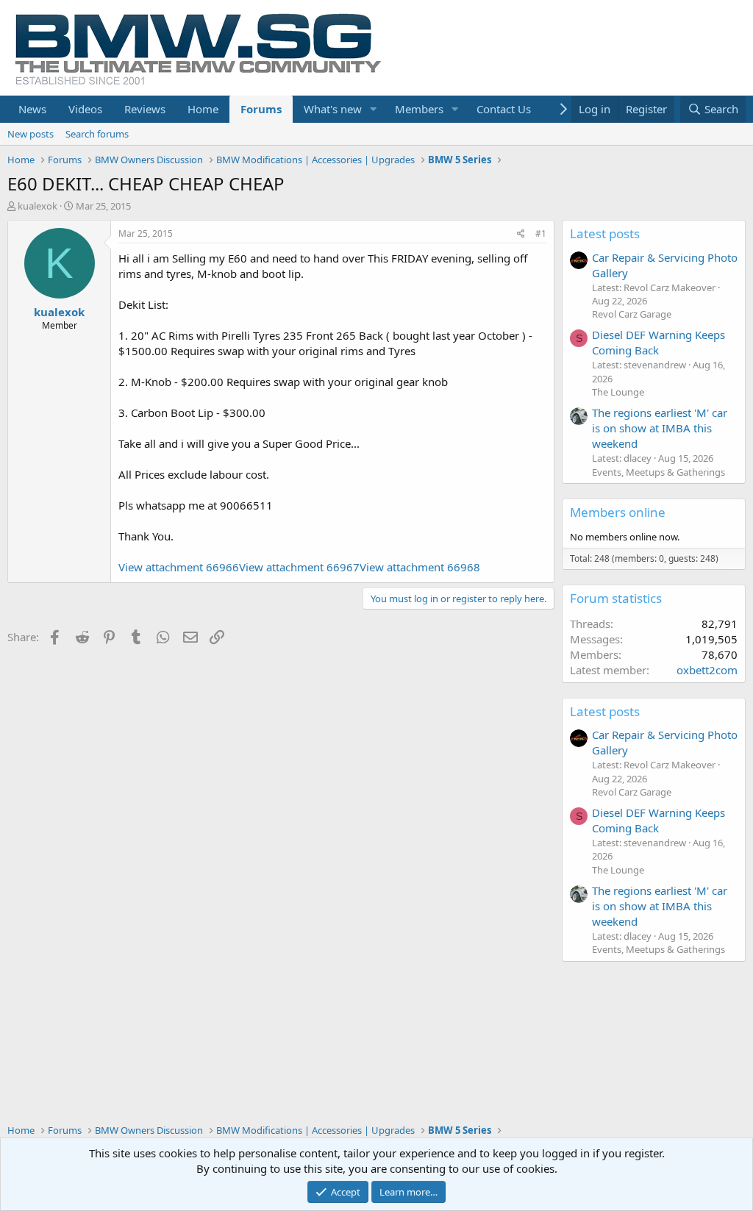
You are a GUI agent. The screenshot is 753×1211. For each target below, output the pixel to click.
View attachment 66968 (420, 567)
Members (419, 108)
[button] (373, 109)
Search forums (97, 133)
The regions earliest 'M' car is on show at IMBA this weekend (659, 428)
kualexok (37, 205)
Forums (261, 108)
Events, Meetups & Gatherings (658, 472)
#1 (540, 233)
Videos (85, 108)
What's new (333, 108)
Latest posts (605, 233)
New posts (30, 133)
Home (203, 108)
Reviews (144, 108)
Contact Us (504, 108)
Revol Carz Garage (631, 314)
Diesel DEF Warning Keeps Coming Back (658, 342)
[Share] (521, 234)
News (32, 108)
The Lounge (618, 392)
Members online (617, 512)
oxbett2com (707, 669)
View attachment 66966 (178, 567)
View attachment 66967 (299, 567)
